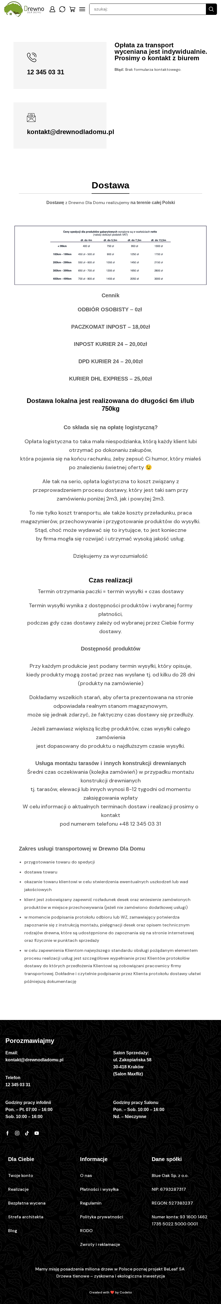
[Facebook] (7, 1133)
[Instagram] (17, 1133)
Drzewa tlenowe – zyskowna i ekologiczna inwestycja (110, 1276)
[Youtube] (36, 1133)
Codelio (126, 1292)
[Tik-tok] (27, 1133)
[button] (52, 9)
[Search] (211, 9)
